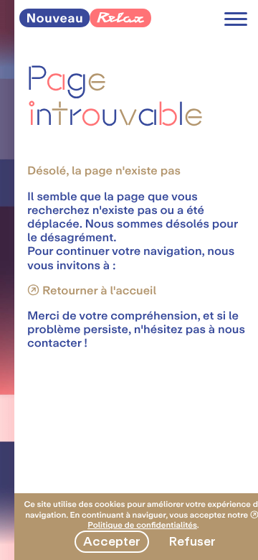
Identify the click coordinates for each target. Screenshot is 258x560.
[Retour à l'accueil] (85, 23)
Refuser (192, 541)
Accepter (111, 541)
